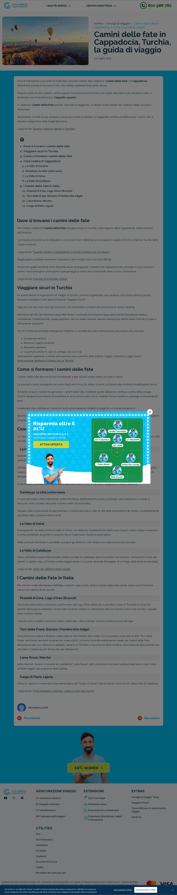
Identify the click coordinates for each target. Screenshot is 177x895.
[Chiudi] (173, 890)
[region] (88, 890)
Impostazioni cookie (123, 890)
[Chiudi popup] (150, 412)
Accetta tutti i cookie (146, 890)
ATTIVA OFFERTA (51, 444)
